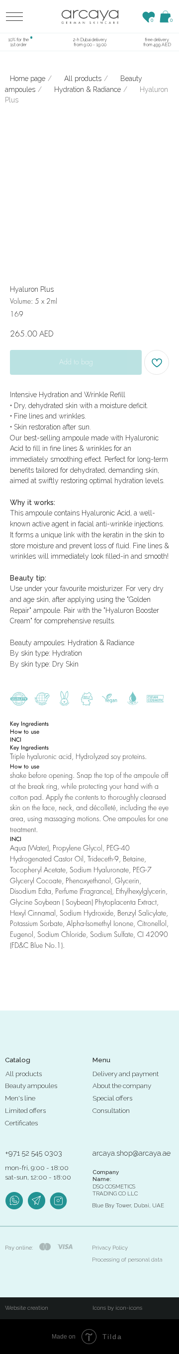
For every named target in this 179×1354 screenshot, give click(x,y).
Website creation (26, 1307)
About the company (121, 1086)
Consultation (111, 1110)
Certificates (21, 1123)
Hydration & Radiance (87, 89)
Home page (27, 79)
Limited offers (25, 1110)
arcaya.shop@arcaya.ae (131, 1153)
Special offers (112, 1098)
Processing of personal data (127, 1259)
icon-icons (128, 1307)
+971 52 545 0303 (33, 1153)
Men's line (20, 1098)
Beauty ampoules (31, 1086)
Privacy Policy (110, 1247)
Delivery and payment (125, 1074)
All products (82, 79)
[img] (90, 17)
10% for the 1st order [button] (18, 42)
